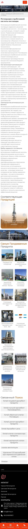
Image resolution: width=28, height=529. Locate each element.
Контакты (24, 526)
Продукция (10, 526)
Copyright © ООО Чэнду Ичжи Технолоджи (13, 522)
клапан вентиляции (10, 448)
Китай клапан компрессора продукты (14, 435)
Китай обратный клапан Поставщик (14, 416)
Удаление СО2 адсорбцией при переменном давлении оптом (14, 455)
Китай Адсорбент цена (11, 429)
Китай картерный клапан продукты (14, 442)
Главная (3, 13)
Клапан (5, 461)
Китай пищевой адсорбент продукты (14, 402)
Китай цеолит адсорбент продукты (14, 423)
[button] (24, 215)
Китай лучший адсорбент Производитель (14, 409)
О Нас (17, 526)
